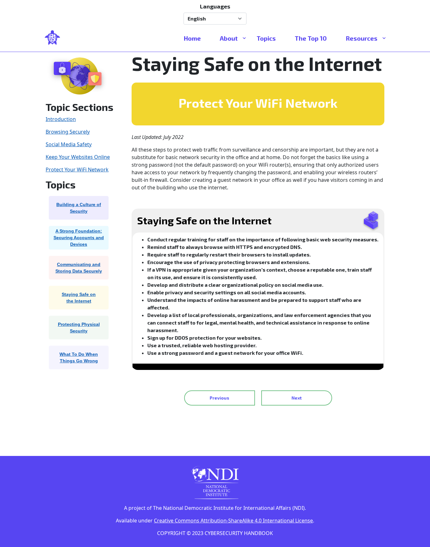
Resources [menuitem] (361, 38)
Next (296, 397)
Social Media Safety (69, 144)
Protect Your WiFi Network (77, 169)
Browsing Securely (68, 131)
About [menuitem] (229, 38)
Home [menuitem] (192, 38)
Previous (219, 397)
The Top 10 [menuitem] (311, 38)
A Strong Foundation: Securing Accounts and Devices (79, 237)
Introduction (61, 119)
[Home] (55, 38)
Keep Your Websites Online (78, 156)
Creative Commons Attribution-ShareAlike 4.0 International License (233, 520)
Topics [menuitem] (266, 38)
